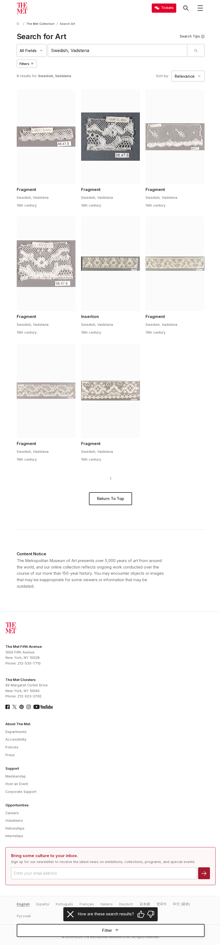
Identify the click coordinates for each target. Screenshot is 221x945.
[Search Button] (186, 8)
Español (42, 904)
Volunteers (14, 821)
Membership (15, 776)
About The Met (17, 724)
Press (10, 755)
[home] (19, 24)
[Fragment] (46, 137)
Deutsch (126, 904)
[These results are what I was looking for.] (141, 914)
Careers (12, 813)
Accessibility (15, 739)
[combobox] (117, 50)
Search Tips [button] (190, 36)
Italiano (107, 904)
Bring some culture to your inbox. (44, 855)
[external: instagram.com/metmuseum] (28, 707)
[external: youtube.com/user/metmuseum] (43, 707)
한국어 (161, 904)
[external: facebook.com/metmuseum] (7, 707)
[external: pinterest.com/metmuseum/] (21, 707)
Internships (14, 836)
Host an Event (16, 784)
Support (12, 768)
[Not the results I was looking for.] (150, 914)
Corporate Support (20, 792)
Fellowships (15, 828)
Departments (16, 732)
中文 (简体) (181, 904)
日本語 (145, 904)
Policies (11, 747)
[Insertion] (110, 264)
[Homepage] (22, 8)
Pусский (24, 916)
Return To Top (110, 498)
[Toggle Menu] (200, 8)
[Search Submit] (195, 50)
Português (64, 904)
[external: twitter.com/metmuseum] (14, 707)
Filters (24, 64)
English (23, 904)
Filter (107, 930)
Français (87, 904)
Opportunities (17, 805)
